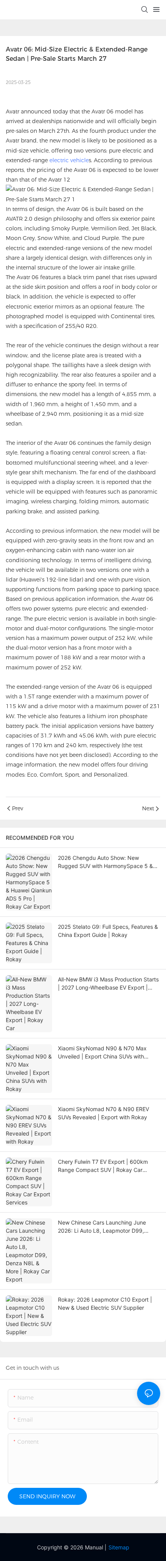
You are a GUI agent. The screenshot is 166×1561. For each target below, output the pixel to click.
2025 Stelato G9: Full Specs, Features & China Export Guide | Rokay (108, 930)
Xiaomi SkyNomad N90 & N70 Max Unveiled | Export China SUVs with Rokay (102, 1052)
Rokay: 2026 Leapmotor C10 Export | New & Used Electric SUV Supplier (105, 1303)
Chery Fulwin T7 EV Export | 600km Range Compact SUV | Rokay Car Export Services (103, 1166)
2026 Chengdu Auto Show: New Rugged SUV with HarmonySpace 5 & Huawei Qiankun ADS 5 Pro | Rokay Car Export (108, 862)
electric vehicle (69, 160)
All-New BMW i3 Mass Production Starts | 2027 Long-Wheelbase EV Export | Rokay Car (108, 983)
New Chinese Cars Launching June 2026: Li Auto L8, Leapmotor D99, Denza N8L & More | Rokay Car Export (106, 1227)
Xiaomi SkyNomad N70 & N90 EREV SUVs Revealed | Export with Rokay (103, 1113)
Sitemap (118, 1547)
